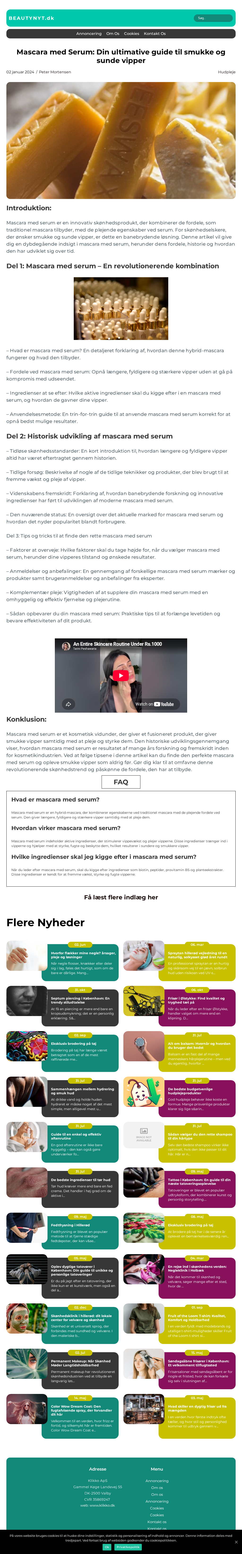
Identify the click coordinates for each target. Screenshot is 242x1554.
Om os (112, 33)
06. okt (197, 990)
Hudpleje (227, 72)
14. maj (80, 1398)
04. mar (197, 1258)
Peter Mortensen (55, 72)
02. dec (80, 1307)
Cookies (131, 33)
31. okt (80, 990)
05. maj (80, 1258)
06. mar (197, 944)
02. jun (80, 944)
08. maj (197, 1217)
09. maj (197, 1171)
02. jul (80, 1353)
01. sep (197, 1307)
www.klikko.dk (102, 1505)
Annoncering (89, 33)
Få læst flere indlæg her (121, 897)
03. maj (197, 1398)
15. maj (197, 1353)
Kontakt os (155, 33)
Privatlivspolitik (128, 1547)
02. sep (80, 1035)
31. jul (197, 1035)
